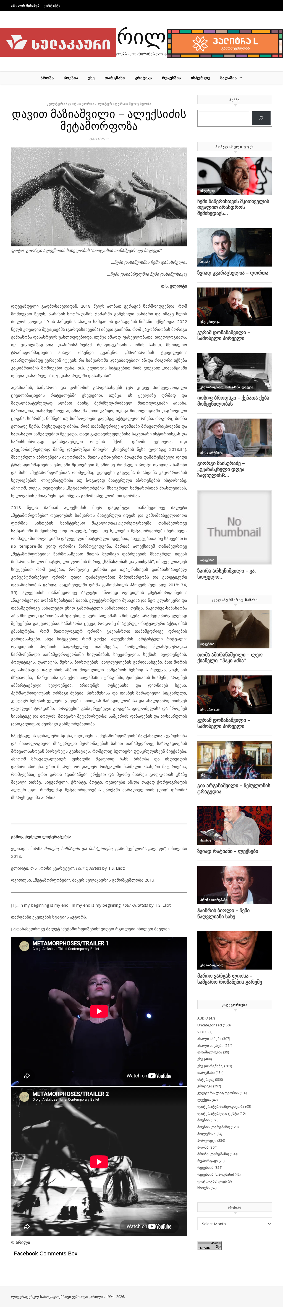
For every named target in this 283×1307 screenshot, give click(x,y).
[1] (13, 905)
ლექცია (204, 1099)
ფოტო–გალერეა (212, 1181)
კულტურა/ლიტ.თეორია (71, 103)
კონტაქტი (52, 5)
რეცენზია (171, 77)
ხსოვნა (203, 1187)
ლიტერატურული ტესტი (218, 1113)
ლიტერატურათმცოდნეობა (125, 103)
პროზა (47, 77)
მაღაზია (228, 77)
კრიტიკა (143, 77)
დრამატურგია (209, 1052)
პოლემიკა (206, 1133)
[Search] (261, 118)
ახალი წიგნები (210, 1045)
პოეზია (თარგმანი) (213, 1126)
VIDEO (202, 1031)
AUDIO (202, 1018)
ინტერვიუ (200, 77)
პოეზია (71, 77)
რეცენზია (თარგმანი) (215, 1174)
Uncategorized (209, 1025)
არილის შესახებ (25, 5)
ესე (91, 77)
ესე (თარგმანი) (210, 1065)
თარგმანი (115, 77)
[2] (118, 523)
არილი (141, 35)
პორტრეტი (206, 1140)
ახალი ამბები (209, 1038)
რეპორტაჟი (207, 1160)
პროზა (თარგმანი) (213, 1153)
